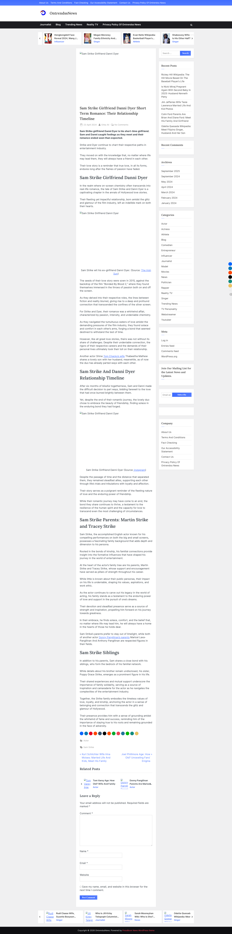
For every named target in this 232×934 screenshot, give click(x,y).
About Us (43, 3)
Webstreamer (168, 314)
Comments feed (170, 351)
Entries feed (167, 345)
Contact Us (124, 3)
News (164, 277)
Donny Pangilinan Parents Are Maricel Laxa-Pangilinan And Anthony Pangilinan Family (140, 782)
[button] (81, 733)
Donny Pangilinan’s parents (114, 637)
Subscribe (182, 394)
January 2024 (168, 203)
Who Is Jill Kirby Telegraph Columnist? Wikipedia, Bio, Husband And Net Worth (102, 915)
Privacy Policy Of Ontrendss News (149, 3)
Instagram (139, 470)
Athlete (134, 41)
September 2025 (170, 171)
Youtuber (166, 319)
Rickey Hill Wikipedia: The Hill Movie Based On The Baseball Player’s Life (175, 78)
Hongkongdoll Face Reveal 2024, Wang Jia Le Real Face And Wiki (64, 36)
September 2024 (170, 176)
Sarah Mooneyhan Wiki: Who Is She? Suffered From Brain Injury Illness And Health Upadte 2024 (141, 915)
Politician (166, 282)
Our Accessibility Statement (103, 3)
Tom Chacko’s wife (114, 356)
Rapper (165, 287)
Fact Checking (81, 3)
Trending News (73, 24)
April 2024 (167, 187)
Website (84, 874)
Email (84, 863)
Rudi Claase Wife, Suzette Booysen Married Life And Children (61, 915)
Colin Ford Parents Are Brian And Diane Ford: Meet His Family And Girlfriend (176, 117)
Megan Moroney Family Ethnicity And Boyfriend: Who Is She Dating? (102, 36)
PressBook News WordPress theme (138, 930)
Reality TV (92, 24)
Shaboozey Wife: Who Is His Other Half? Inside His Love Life (181, 36)
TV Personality (169, 309)
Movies (165, 271)
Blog (58, 24)
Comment (86, 813)
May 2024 (166, 181)
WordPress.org (169, 356)
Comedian (166, 245)
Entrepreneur (168, 250)
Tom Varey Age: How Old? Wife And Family (104, 782)
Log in (164, 340)
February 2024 (169, 197)
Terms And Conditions (61, 3)
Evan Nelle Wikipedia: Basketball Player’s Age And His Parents (142, 36)
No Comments (121, 124)
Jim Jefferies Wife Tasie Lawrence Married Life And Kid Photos (176, 105)
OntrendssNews (63, 13)
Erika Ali (105, 124)
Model (164, 266)
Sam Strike (88, 747)
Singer (94, 41)
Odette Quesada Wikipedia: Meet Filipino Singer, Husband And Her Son (176, 129)
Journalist (45, 24)
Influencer (57, 41)
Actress (165, 229)
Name (84, 851)
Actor (86, 740)
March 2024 (168, 192)
